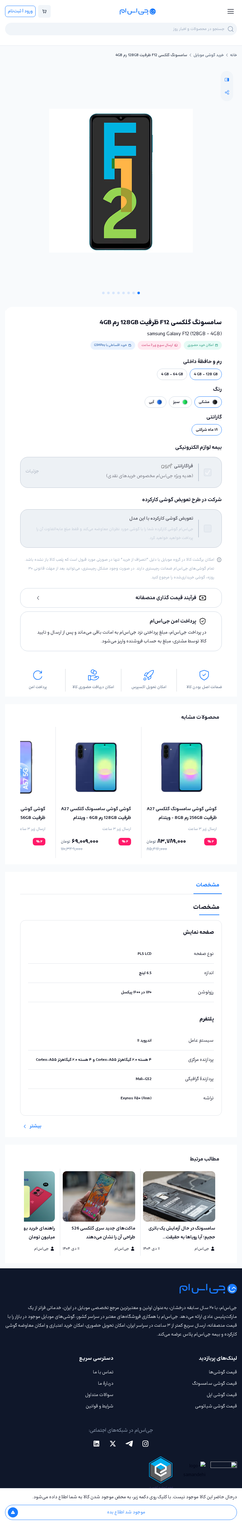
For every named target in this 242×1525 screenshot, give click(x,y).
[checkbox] (207, 472)
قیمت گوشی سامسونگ (214, 1383)
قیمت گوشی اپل (222, 1395)
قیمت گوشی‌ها (223, 1372)
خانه (233, 55)
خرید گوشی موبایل (208, 55)
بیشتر (35, 1126)
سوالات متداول (99, 1395)
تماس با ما (103, 1372)
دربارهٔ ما (105, 1383)
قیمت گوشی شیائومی (216, 1406)
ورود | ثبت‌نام (20, 11)
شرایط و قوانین (99, 1406)
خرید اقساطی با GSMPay (110, 345)
